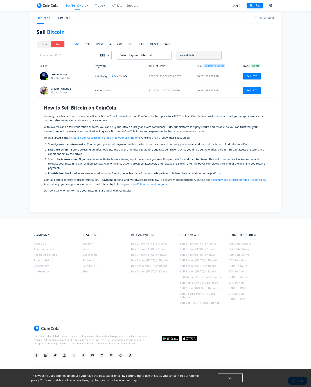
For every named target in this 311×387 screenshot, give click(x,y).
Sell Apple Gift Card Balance (199, 282)
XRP (119, 44)
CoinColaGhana (239, 249)
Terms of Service (45, 254)
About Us (40, 243)
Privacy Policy (43, 260)
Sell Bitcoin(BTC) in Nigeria (198, 243)
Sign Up (254, 5)
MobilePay (102, 76)
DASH (168, 44)
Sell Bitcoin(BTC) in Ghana (197, 249)
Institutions (42, 271)
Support (87, 243)
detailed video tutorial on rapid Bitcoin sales (238, 179)
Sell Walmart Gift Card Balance (201, 277)
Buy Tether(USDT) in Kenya (149, 271)
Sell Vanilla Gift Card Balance (200, 302)
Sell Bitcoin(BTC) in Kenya (197, 254)
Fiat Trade (43, 18)
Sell (57, 44)
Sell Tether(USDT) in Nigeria (199, 260)
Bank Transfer (121, 76)
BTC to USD (236, 293)
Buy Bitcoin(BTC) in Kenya (148, 254)
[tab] (43, 18)
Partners (88, 260)
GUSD (154, 44)
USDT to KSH (237, 288)
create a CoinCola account (87, 137)
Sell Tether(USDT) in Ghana (198, 266)
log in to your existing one (123, 137)
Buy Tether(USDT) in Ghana (149, 266)
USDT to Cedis (238, 277)
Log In (237, 5)
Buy (44, 44)
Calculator (89, 266)
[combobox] (143, 55)
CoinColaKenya (239, 254)
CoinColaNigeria (240, 243)
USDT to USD (237, 299)
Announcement (44, 249)
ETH (87, 44)
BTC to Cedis (237, 271)
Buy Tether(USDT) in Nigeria (150, 260)
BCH (131, 44)
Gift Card (64, 18)
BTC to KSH (236, 282)
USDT (99, 44)
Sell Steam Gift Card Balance (199, 288)
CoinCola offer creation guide (149, 184)
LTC (141, 44)
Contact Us (90, 254)
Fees (85, 249)
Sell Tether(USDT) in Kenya (198, 271)
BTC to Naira (237, 260)
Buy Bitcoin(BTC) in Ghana (148, 249)
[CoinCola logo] (47, 5)
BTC (76, 44)
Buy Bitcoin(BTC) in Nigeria (149, 243)
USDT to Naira (238, 266)
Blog (85, 271)
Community (41, 266)
